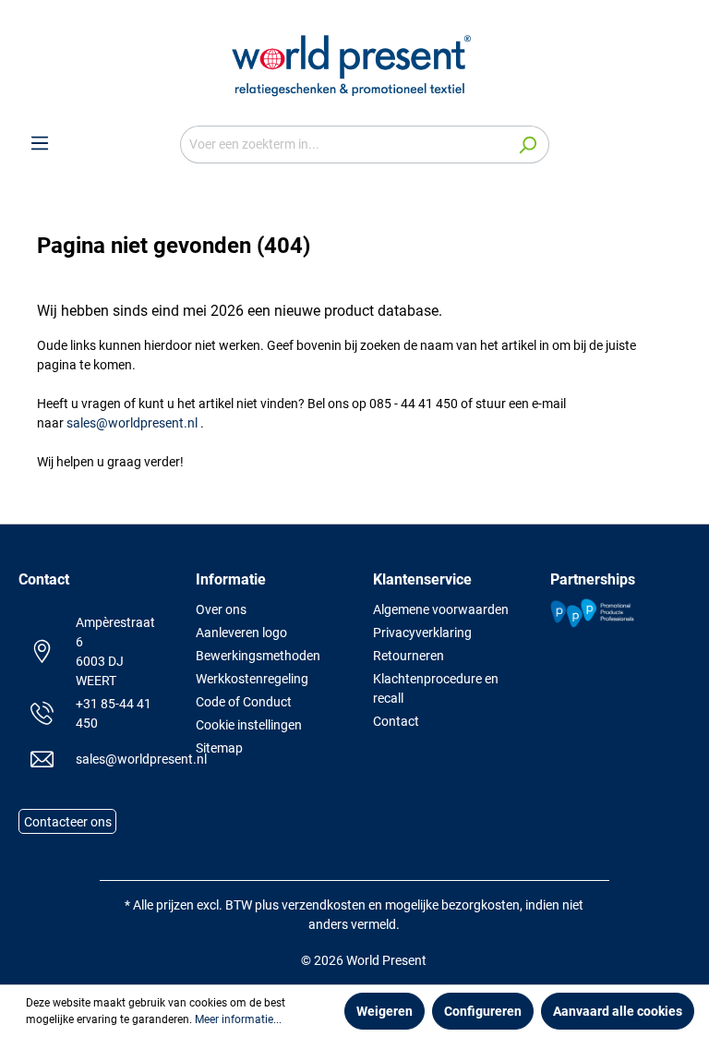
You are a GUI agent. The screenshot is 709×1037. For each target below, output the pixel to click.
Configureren (483, 1011)
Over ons (221, 609)
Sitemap (219, 748)
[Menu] (39, 143)
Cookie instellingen (249, 724)
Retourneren (408, 655)
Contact (396, 721)
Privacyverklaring (422, 632)
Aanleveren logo (241, 632)
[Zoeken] (527, 144)
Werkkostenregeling (252, 678)
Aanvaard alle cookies (617, 1011)
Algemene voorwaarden (441, 609)
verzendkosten (324, 905)
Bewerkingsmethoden (258, 655)
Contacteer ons (68, 821)
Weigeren (384, 1011)
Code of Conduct (244, 701)
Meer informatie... (238, 1019)
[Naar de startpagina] (354, 62)
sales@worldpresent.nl (132, 423)
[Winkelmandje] (679, 145)
